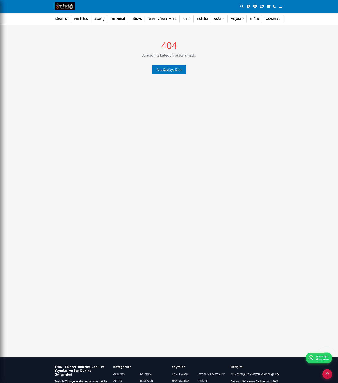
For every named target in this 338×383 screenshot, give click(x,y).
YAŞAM (236, 19)
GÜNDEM (61, 19)
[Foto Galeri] (262, 6)
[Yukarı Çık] (327, 374)
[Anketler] (248, 6)
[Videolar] (255, 6)
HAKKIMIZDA (180, 380)
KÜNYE (202, 380)
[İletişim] (268, 6)
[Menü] (280, 6)
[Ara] (242, 6)
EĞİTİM (202, 19)
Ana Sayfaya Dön (169, 70)
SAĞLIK (219, 19)
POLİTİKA (81, 19)
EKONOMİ (118, 19)
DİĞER (254, 19)
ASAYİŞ (99, 19)
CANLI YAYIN (180, 374)
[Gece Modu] (274, 6)
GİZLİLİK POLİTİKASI (211, 374)
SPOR (187, 19)
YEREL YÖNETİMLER (162, 19)
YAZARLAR (273, 19)
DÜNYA (137, 19)
